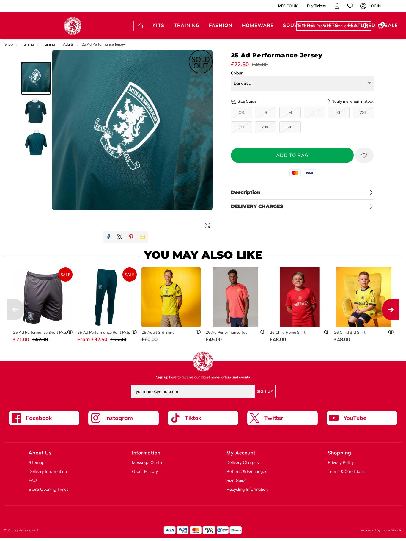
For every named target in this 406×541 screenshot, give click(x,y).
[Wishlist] (350, 6)
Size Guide (236, 480)
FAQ (33, 480)
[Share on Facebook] (108, 236)
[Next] (390, 309)
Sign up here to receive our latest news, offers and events (203, 377)
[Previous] (15, 309)
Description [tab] (245, 192)
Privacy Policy (341, 462)
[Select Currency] (337, 6)
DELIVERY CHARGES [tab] (257, 206)
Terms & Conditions (346, 471)
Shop (8, 44)
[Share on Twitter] (119, 236)
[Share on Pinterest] (131, 236)
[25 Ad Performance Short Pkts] (42, 297)
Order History (145, 471)
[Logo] (72, 25)
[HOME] (140, 26)
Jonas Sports (391, 530)
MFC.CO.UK (288, 6)
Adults (68, 44)
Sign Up (265, 391)
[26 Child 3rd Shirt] (363, 297)
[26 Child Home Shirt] (299, 297)
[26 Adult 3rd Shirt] (171, 297)
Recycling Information (247, 489)
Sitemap (36, 462)
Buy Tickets (316, 6)
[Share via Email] (142, 236)
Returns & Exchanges (246, 471)
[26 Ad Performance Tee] (235, 297)
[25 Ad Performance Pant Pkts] (106, 297)
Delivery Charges (242, 462)
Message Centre (147, 462)
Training (27, 44)
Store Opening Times (49, 489)
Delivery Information (48, 471)
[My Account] (363, 6)
